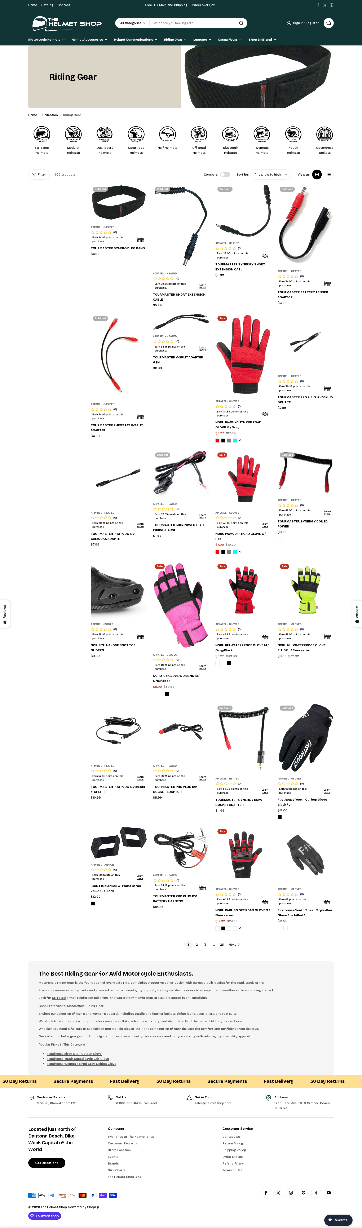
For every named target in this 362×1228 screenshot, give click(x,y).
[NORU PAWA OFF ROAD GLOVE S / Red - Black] (223, 552)
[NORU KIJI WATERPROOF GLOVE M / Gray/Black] (243, 590)
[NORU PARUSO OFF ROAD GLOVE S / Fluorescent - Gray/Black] (229, 928)
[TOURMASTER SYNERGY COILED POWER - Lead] (280, 539)
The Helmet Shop (54, 1207)
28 (222, 944)
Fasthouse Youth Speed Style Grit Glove (78, 1059)
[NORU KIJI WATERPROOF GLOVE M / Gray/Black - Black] (229, 663)
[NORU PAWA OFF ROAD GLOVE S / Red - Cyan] (235, 552)
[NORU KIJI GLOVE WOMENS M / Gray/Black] (181, 605)
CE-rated (59, 998)
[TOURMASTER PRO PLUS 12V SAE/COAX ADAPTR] (119, 478)
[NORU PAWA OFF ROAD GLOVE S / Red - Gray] (229, 552)
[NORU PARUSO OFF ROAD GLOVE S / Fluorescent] (243, 855)
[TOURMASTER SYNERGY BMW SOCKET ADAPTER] (243, 737)
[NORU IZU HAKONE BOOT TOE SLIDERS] (119, 590)
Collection (50, 115)
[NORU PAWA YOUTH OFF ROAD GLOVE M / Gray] (243, 354)
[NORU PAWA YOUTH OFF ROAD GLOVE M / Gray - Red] (217, 440)
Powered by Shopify (83, 1207)
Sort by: (242, 174)
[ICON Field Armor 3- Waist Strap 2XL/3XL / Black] (119, 842)
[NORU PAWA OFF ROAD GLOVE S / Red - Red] (217, 552)
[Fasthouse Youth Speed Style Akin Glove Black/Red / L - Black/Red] (285, 928)
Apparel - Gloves (227, 401)
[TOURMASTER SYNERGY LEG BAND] (119, 203)
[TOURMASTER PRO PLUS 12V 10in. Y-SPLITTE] (306, 342)
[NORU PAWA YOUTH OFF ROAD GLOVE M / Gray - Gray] (229, 440)
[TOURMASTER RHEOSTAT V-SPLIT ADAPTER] (119, 356)
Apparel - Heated (103, 227)
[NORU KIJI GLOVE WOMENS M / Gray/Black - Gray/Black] (161, 694)
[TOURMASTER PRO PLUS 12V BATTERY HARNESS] (181, 848)
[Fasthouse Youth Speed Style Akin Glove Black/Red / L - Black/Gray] (280, 928)
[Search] (241, 23)
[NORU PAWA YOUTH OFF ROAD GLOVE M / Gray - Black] (223, 440)
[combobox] (181, 23)
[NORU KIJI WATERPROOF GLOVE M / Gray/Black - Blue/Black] (223, 663)
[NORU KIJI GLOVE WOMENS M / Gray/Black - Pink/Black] (155, 694)
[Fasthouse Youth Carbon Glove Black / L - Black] (280, 817)
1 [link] (188, 944)
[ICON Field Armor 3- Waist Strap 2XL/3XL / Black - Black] (93, 903)
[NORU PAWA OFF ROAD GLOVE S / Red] (243, 478)
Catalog (47, 5)
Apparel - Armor (102, 864)
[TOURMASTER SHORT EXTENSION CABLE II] (181, 226)
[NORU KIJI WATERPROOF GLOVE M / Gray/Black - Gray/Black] (235, 663)
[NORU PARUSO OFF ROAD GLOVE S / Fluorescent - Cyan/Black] (235, 928)
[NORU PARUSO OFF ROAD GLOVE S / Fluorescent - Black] (223, 928)
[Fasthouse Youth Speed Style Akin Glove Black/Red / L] (306, 855)
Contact (64, 5)
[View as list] (329, 174)
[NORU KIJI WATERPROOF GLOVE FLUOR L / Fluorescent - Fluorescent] (280, 663)
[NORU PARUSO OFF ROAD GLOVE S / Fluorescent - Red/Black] (217, 928)
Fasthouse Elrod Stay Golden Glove (74, 1054)
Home (32, 5)
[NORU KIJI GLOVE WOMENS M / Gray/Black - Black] (167, 694)
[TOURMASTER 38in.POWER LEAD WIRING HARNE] (181, 474)
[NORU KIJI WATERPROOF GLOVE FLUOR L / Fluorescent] (306, 590)
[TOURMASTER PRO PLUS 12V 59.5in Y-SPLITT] (119, 731)
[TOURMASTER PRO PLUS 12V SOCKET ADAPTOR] (181, 731)
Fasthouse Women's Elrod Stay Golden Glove (81, 1064)
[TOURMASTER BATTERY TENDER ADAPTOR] (306, 225)
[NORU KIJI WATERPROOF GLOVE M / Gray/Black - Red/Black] (217, 663)
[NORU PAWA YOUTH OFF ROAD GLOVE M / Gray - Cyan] (235, 440)
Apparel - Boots (102, 624)
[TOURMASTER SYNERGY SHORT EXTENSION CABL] (243, 211)
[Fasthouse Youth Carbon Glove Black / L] (306, 737)
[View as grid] (317, 174)
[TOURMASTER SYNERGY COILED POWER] (306, 472)
